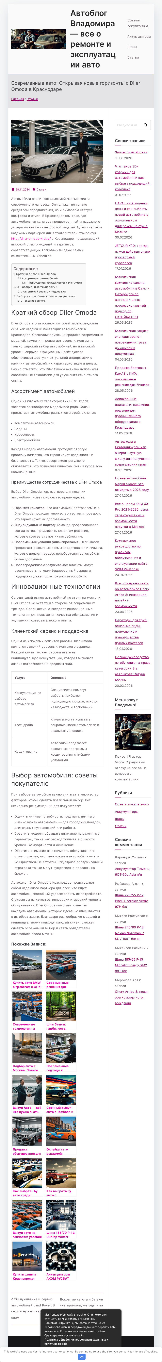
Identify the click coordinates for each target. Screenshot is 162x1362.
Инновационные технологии (37, 287)
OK (81, 1356)
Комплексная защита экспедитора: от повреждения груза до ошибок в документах (131, 342)
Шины (132, 47)
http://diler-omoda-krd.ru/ (31, 238)
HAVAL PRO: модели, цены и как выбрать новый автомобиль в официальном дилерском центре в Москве (131, 217)
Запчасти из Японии (131, 152)
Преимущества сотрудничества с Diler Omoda (55, 282)
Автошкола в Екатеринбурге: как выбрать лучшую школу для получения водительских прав (132, 453)
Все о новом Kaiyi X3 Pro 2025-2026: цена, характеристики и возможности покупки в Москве (132, 515)
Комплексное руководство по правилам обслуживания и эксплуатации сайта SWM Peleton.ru (131, 555)
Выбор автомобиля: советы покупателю (46, 296)
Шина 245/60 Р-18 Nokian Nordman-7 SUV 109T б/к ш (129, 933)
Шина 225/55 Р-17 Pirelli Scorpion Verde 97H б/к (131, 901)
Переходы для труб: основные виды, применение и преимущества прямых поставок (131, 631)
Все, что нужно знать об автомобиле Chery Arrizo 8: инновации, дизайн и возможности (132, 594)
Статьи (133, 57)
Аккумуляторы (139, 36)
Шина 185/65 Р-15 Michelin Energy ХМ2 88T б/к (131, 965)
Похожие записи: (34, 300)
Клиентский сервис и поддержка (44, 291)
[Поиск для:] (133, 125)
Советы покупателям (137, 23)
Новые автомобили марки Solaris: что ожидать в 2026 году (132, 484)
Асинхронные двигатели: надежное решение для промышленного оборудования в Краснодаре (132, 413)
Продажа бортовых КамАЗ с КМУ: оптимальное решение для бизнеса (132, 376)
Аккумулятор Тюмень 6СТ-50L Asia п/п (132, 871)
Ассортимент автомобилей (40, 278)
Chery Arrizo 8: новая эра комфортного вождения (131, 997)
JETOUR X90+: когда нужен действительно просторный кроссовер (132, 254)
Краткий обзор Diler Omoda (36, 274)
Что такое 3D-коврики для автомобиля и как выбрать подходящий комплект (132, 177)
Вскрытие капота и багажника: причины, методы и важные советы (81, 1305)
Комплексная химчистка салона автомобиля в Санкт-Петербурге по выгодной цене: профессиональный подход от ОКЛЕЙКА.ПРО (132, 297)
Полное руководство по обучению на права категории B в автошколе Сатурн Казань (132, 668)
